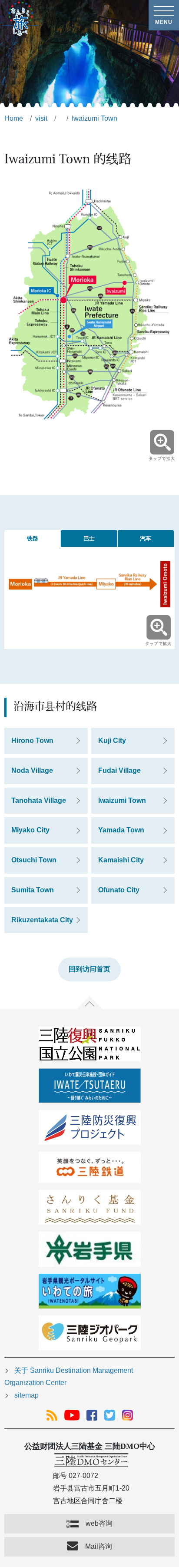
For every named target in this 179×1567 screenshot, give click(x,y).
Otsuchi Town (33, 860)
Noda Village (32, 770)
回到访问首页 (89, 969)
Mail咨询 (98, 1546)
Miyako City (30, 830)
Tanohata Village (38, 800)
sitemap (26, 1395)
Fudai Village (119, 770)
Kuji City (112, 740)
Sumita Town (32, 890)
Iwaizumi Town (122, 800)
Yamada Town (121, 830)
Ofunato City (118, 890)
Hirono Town (32, 740)
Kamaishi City (121, 860)
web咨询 (99, 1523)
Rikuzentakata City (42, 920)
